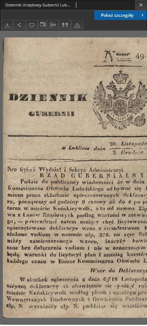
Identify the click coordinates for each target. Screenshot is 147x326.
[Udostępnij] (19, 25)
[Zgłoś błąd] (77, 25)
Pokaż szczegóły (117, 15)
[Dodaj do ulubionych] (32, 25)
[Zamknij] (141, 5)
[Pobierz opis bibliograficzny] (53, 25)
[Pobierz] (7, 25)
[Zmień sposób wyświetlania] (42, 25)
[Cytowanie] (65, 25)
